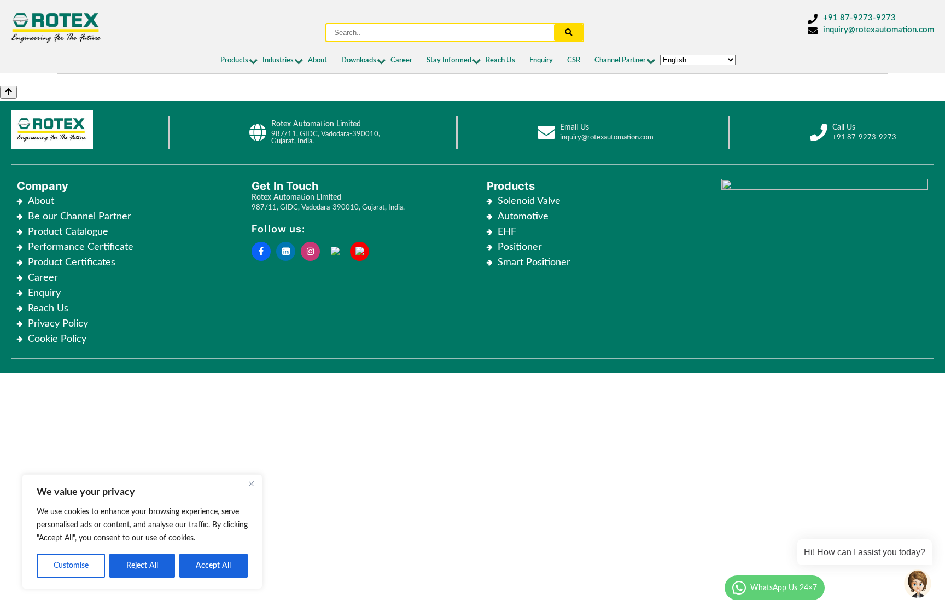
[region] (142, 531)
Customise (71, 565)
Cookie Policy (58, 339)
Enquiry (541, 60)
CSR (573, 60)
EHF (507, 232)
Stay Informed (449, 60)
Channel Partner (620, 60)
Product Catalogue (68, 232)
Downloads (358, 60)
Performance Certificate (80, 247)
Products (234, 60)
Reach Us (500, 60)
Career (401, 60)
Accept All (213, 565)
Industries (278, 60)
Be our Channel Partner (79, 217)
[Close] (251, 483)
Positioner (520, 247)
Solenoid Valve (529, 201)
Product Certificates (71, 262)
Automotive (523, 217)
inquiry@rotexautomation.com (878, 30)
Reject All (142, 565)
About (317, 60)
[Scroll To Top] (8, 92)
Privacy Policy (58, 324)
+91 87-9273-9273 (859, 18)
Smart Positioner (534, 262)
